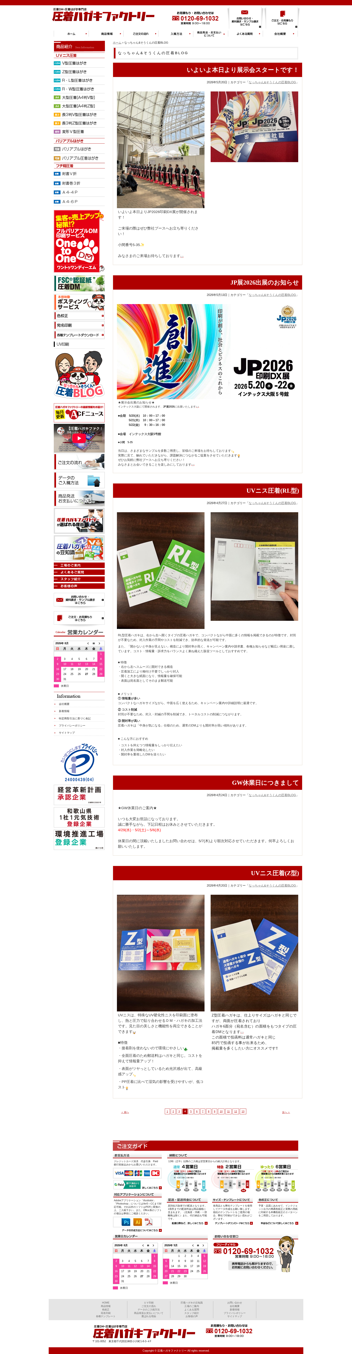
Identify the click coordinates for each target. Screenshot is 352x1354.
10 (221, 1111)
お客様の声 (192, 1316)
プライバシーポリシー (72, 725)
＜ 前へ (125, 1112)
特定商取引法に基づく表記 (75, 718)
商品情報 (106, 1306)
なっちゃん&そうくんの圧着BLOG (272, 82)
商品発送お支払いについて (148, 1313)
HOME (105, 1302)
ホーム (117, 42)
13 (243, 1111)
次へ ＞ (286, 1112)
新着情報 (64, 711)
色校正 (105, 1309)
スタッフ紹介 (191, 1313)
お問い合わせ (234, 1302)
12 (235, 1111)
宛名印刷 (106, 1313)
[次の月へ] (154, 1245)
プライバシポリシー (235, 1313)
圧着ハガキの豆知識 (192, 1302)
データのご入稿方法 (149, 1309)
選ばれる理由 (148, 1316)
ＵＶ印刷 (149, 1302)
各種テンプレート (106, 1316)
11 (228, 1111)
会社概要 (64, 704)
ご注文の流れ (148, 1306)
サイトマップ (67, 732)
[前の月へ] (142, 1245)
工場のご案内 (191, 1306)
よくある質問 (191, 1309)
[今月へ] (148, 1245)
